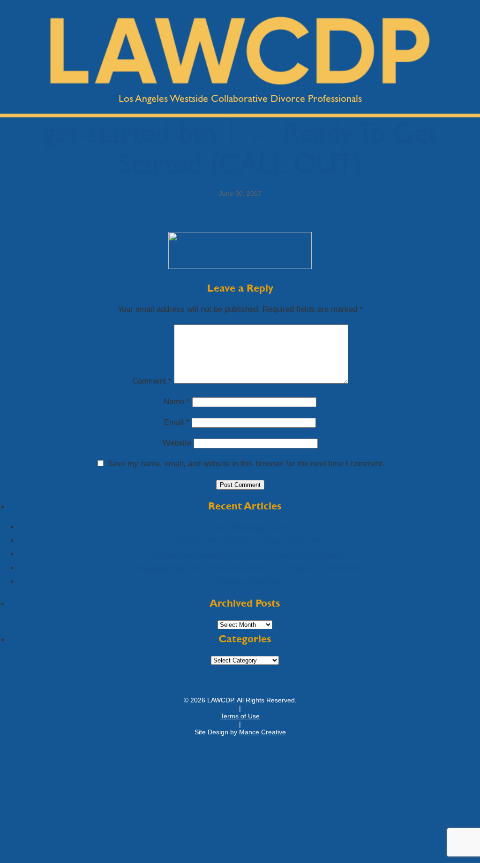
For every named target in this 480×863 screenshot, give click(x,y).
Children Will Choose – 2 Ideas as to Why (249, 540)
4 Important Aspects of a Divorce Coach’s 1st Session (250, 554)
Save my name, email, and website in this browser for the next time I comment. (246, 463)
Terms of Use (240, 716)
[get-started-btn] (240, 266)
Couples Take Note (250, 581)
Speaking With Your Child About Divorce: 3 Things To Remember (249, 567)
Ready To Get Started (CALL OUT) (277, 147)
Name (177, 401)
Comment (152, 381)
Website (177, 443)
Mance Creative (262, 732)
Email (176, 422)
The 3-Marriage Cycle (249, 527)
